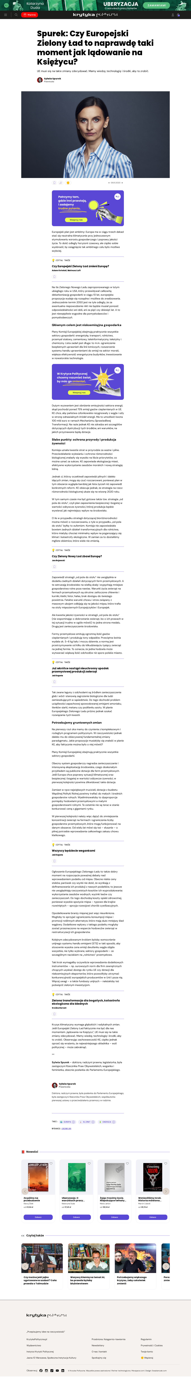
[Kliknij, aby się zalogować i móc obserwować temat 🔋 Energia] (113, 1122)
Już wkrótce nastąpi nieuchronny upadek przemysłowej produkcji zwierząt (80, 670)
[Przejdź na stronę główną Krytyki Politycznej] (47, 1316)
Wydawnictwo (34, 1345)
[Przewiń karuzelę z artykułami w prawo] (165, 1266)
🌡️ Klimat (85, 1122)
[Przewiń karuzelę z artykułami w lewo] (25, 1266)
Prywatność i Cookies (152, 1345)
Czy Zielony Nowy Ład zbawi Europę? (77, 556)
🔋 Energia (105, 1122)
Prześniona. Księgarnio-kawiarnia (108, 1339)
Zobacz (38, 1217)
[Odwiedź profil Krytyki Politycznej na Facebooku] (41, 1370)
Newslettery (98, 1345)
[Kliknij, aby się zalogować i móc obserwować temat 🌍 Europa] (73, 1122)
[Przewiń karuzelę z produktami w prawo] (165, 1191)
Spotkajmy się (99, 1357)
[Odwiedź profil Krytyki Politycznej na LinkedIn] (62, 1370)
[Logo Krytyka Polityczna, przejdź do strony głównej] (95, 15)
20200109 (66, 1128)
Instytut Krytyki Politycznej (40, 1351)
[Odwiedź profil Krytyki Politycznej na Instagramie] (46, 1370)
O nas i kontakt (99, 1351)
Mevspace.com (138, 1370)
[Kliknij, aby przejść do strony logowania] (173, 15)
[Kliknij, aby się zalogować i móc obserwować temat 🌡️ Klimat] (93, 1122)
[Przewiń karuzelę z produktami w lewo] (25, 1191)
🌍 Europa (65, 1122)
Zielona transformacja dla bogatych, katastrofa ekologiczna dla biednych (86, 1002)
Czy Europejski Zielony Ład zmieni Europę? (80, 266)
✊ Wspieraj (147, 1357)
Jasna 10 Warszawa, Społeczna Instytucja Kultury (51, 1357)
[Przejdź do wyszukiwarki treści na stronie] (16, 15)
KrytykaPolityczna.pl (37, 1339)
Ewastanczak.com (159, 1370)
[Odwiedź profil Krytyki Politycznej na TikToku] (52, 1370)
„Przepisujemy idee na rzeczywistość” (46, 1331)
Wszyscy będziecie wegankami (73, 850)
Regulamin (146, 1339)
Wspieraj (32, 15)
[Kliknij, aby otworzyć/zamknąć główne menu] (5, 14)
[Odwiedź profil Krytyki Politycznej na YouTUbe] (57, 1370)
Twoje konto (147, 1351)
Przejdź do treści (14, 3)
